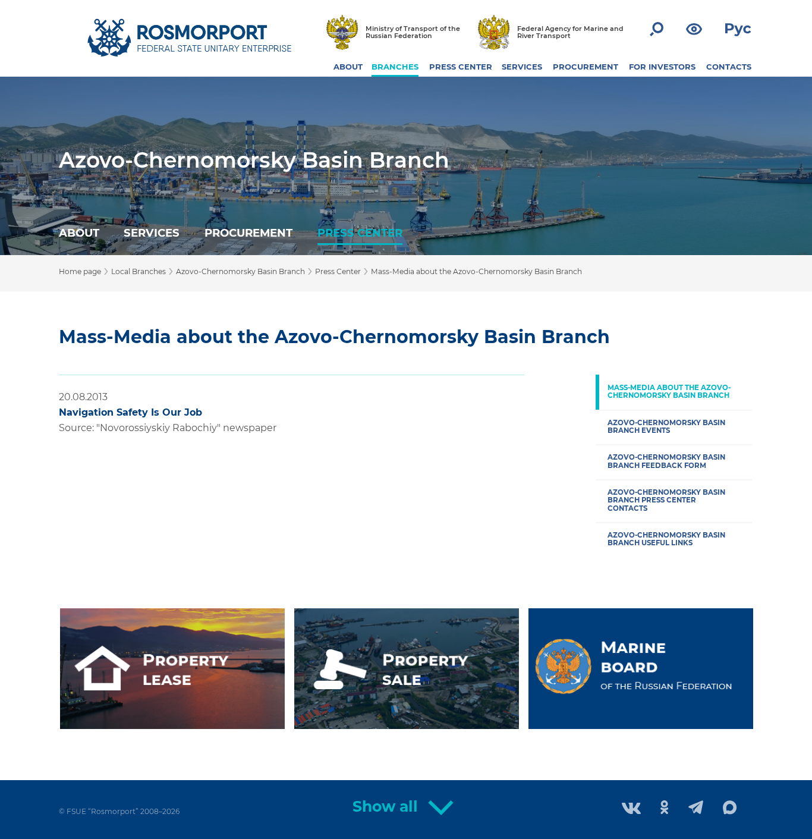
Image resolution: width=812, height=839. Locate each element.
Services (152, 233)
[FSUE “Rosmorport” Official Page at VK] (631, 810)
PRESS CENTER (460, 66)
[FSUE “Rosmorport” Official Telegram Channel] (695, 808)
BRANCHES (395, 66)
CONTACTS (728, 66)
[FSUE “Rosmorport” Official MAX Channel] (730, 808)
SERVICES (522, 66)
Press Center (359, 233)
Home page (80, 271)
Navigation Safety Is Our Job (130, 412)
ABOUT (348, 66)
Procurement (248, 233)
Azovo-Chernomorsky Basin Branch (254, 160)
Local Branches (138, 271)
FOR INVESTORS (662, 66)
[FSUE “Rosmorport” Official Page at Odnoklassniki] (664, 808)
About (79, 233)
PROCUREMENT (585, 66)
